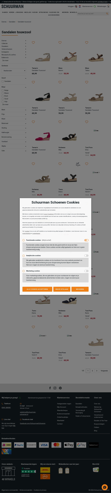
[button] (105, 487)
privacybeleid (26, 233)
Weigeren (80, 289)
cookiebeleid (36, 233)
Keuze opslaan (62, 289)
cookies (27, 231)
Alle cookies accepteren (37, 289)
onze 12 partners (49, 214)
